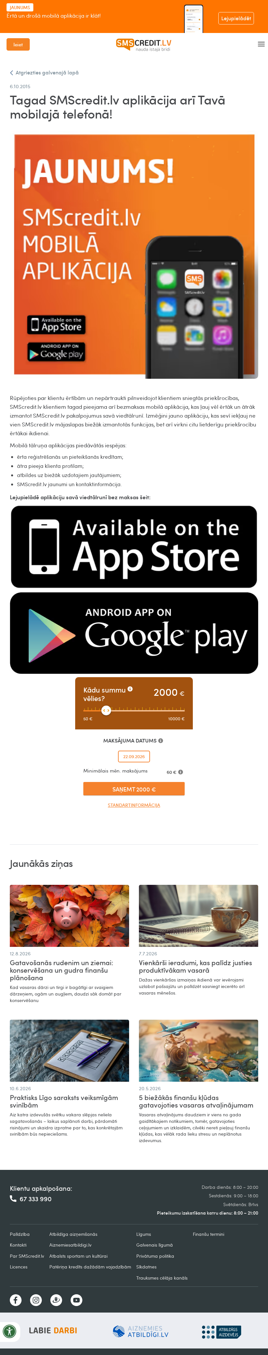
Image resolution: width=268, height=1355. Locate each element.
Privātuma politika (155, 1256)
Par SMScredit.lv (27, 1256)
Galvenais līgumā (154, 1245)
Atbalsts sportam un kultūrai (78, 1256)
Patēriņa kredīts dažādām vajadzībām (90, 1267)
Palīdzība (20, 1234)
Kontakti (18, 1245)
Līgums (143, 1234)
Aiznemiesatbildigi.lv (70, 1245)
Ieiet (18, 44)
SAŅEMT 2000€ (134, 789)
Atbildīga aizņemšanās (73, 1234)
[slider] (106, 710)
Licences (18, 1267)
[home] (144, 44)
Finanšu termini (208, 1234)
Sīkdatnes (146, 1267)
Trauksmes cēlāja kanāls (162, 1278)
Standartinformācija (134, 805)
